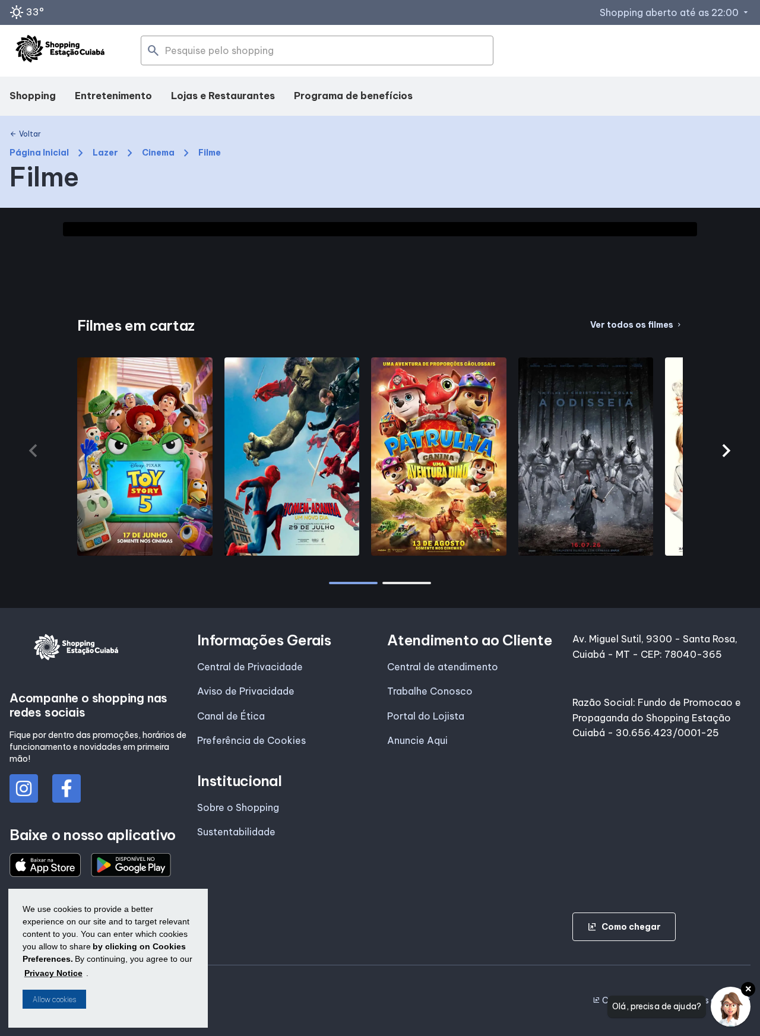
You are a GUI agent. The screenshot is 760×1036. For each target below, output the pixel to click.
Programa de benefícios (353, 96)
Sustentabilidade (236, 832)
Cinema (158, 153)
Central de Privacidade (250, 667)
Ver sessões (145, 549)
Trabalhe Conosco (430, 691)
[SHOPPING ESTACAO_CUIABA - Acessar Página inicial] (60, 51)
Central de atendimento (442, 667)
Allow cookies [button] (54, 999)
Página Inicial (39, 153)
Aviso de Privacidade (245, 691)
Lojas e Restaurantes (223, 96)
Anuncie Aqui (417, 740)
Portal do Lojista (425, 716)
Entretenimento (113, 96)
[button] (727, 451)
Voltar (25, 134)
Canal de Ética (231, 716)
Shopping (33, 96)
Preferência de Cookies (251, 740)
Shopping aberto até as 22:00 (675, 12)
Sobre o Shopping (238, 807)
